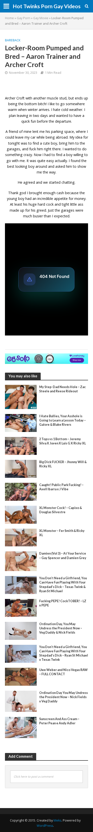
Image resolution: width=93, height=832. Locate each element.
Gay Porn (23, 18)
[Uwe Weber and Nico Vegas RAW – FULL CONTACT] (21, 676)
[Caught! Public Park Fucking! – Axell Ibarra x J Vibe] (21, 491)
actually (61, 160)
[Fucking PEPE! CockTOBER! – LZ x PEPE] (21, 607)
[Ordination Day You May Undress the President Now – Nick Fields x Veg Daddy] (21, 700)
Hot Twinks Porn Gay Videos (47, 6)
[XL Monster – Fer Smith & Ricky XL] (21, 537)
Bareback (12, 40)
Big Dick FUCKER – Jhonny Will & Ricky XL (63, 464)
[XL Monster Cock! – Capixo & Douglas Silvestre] (21, 514)
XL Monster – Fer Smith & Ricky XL (62, 533)
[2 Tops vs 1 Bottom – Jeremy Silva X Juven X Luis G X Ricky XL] (21, 445)
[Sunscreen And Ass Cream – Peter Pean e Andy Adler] (21, 726)
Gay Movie (40, 18)
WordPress (45, 826)
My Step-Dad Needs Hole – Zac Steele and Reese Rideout (62, 389)
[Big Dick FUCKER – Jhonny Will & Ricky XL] (21, 468)
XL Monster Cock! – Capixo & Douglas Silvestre (60, 510)
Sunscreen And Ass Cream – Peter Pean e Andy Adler (59, 721)
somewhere (75, 103)
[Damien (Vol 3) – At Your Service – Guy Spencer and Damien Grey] (21, 560)
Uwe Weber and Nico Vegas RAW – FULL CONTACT (63, 672)
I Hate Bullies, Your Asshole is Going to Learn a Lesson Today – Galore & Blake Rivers (62, 420)
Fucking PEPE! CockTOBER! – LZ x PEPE (62, 603)
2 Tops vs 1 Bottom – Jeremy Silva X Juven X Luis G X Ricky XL (62, 441)
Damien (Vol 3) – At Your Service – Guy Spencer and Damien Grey (62, 556)
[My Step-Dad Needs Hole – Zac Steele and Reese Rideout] (21, 396)
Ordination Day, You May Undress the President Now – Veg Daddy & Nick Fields (60, 628)
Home (9, 18)
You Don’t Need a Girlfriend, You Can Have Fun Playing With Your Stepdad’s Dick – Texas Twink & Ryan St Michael (63, 584)
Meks (57, 820)
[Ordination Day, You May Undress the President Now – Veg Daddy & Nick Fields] (21, 630)
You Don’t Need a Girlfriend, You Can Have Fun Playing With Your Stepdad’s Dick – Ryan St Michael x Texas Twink (63, 653)
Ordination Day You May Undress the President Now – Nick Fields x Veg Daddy (63, 697)
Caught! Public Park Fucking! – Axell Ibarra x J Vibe (61, 487)
